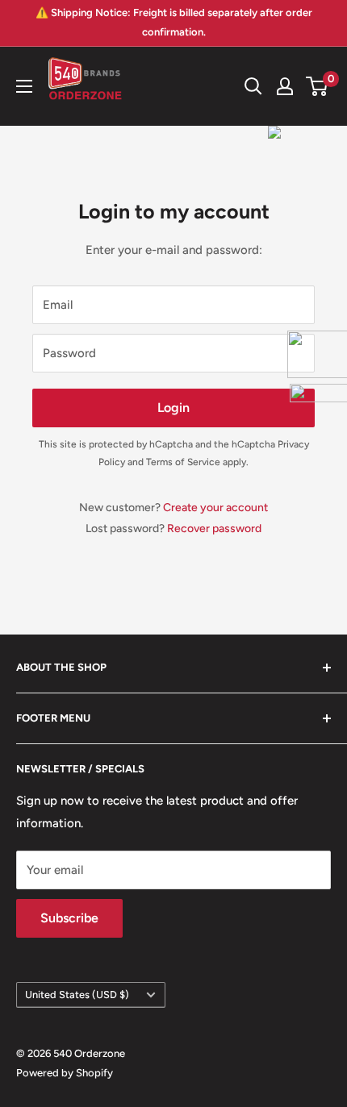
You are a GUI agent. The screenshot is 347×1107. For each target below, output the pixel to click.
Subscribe (69, 918)
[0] (317, 86)
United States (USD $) (77, 994)
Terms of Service (183, 462)
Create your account (215, 507)
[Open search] (253, 86)
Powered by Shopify (64, 1073)
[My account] (285, 86)
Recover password (214, 528)
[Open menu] (24, 86)
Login (173, 407)
